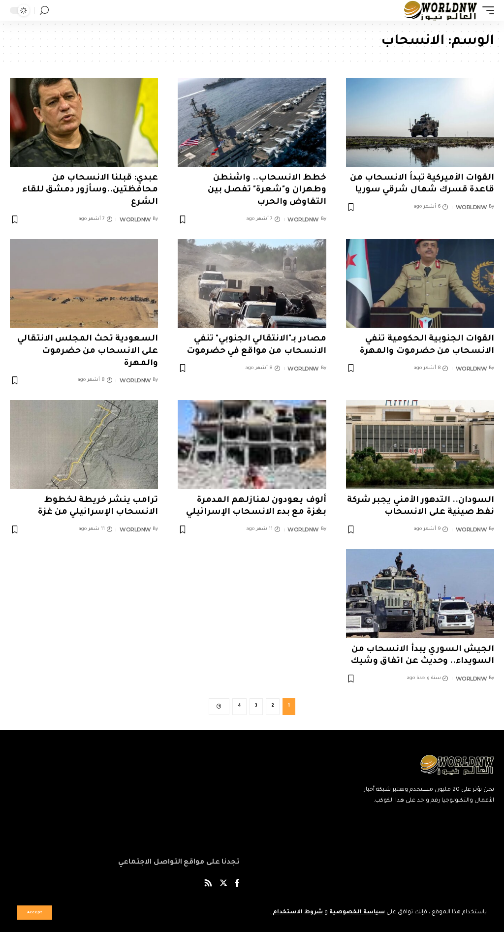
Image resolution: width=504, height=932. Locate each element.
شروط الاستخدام (297, 912)
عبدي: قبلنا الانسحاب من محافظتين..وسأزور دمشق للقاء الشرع (90, 190)
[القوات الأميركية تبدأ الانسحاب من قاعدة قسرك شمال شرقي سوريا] (420, 122)
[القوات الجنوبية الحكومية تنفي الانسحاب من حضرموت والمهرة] (420, 283)
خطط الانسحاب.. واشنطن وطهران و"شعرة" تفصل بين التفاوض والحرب (267, 190)
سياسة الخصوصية (356, 912)
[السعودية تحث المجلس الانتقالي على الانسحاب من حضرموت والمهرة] (84, 283)
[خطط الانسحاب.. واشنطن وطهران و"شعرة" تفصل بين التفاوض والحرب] (252, 122)
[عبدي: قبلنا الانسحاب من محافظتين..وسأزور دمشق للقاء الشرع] (84, 122)
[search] (44, 10)
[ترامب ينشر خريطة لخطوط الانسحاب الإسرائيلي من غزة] (84, 444)
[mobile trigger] (485, 10)
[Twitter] (223, 884)
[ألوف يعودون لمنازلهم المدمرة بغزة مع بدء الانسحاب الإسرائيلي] (252, 444)
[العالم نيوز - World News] (441, 10)
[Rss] (208, 884)
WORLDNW (471, 207)
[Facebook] (237, 884)
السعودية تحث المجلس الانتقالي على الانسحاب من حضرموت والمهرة (87, 351)
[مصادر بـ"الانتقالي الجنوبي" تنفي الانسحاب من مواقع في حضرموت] (252, 283)
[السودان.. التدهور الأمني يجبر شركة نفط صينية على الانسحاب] (420, 444)
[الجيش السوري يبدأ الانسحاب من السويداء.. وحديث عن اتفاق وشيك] (420, 593)
